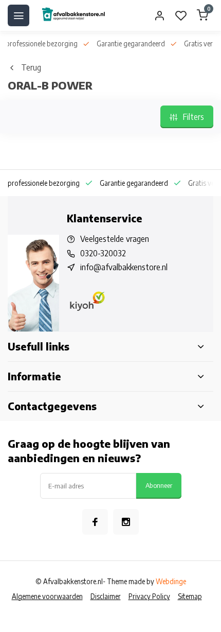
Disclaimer (105, 596)
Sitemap (190, 596)
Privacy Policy (149, 596)
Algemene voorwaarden (47, 596)
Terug (31, 67)
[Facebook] (95, 522)
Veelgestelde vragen (114, 239)
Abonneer (158, 485)
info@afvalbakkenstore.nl (124, 267)
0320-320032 (103, 253)
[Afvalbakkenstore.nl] (73, 15)
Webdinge (171, 581)
